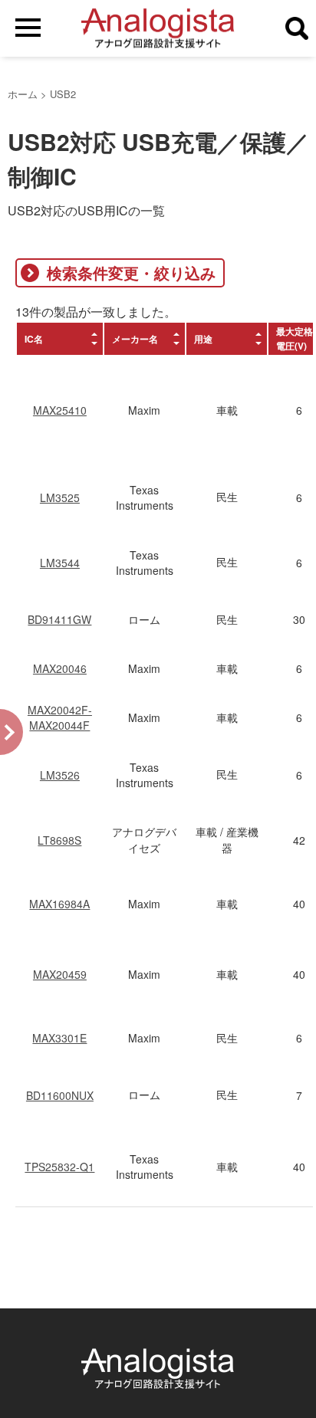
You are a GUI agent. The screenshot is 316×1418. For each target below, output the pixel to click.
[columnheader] (60, 339)
